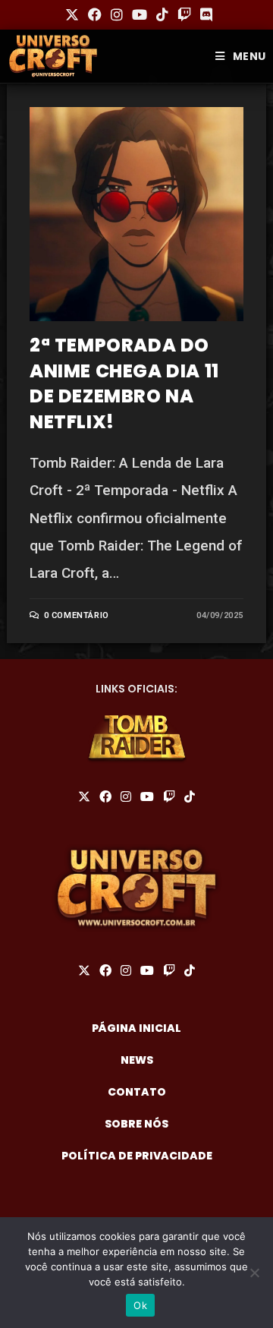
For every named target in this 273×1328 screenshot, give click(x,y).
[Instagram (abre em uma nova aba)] (116, 15)
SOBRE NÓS (136, 1123)
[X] (84, 797)
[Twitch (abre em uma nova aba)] (184, 15)
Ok (140, 1305)
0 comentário (76, 615)
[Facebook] (105, 797)
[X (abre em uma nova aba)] (72, 15)
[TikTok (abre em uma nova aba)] (162, 15)
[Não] (254, 1272)
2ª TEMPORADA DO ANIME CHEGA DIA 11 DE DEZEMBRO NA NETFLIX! (124, 383)
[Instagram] (126, 797)
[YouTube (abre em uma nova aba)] (139, 15)
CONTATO (137, 1091)
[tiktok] (189, 797)
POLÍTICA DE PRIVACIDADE (136, 1155)
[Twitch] (169, 797)
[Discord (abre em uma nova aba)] (204, 15)
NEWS (137, 1060)
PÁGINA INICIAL (136, 1028)
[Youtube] (147, 797)
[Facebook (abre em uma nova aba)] (94, 15)
